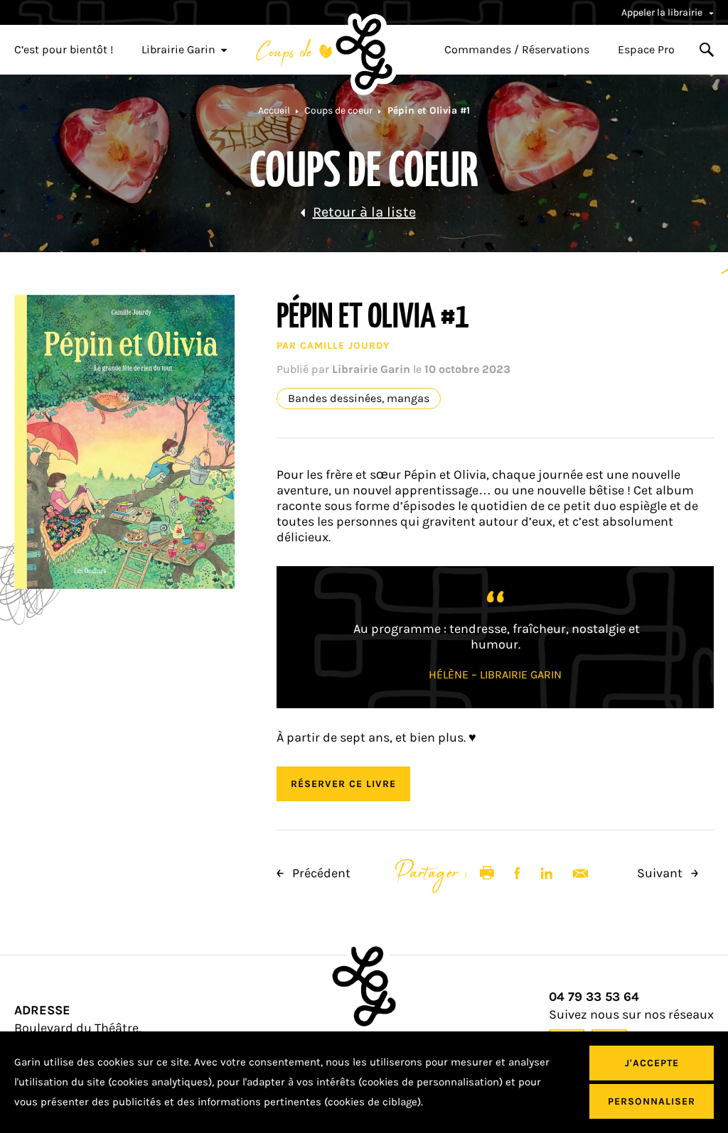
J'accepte (652, 1063)
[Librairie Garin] (364, 54)
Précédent (319, 873)
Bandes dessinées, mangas (358, 398)
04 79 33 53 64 (594, 997)
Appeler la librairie (663, 12)
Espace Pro (646, 49)
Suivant (661, 873)
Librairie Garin (178, 49)
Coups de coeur (338, 110)
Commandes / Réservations (516, 49)
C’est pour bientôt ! (63, 49)
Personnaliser (651, 1101)
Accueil (274, 110)
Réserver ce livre (343, 784)
